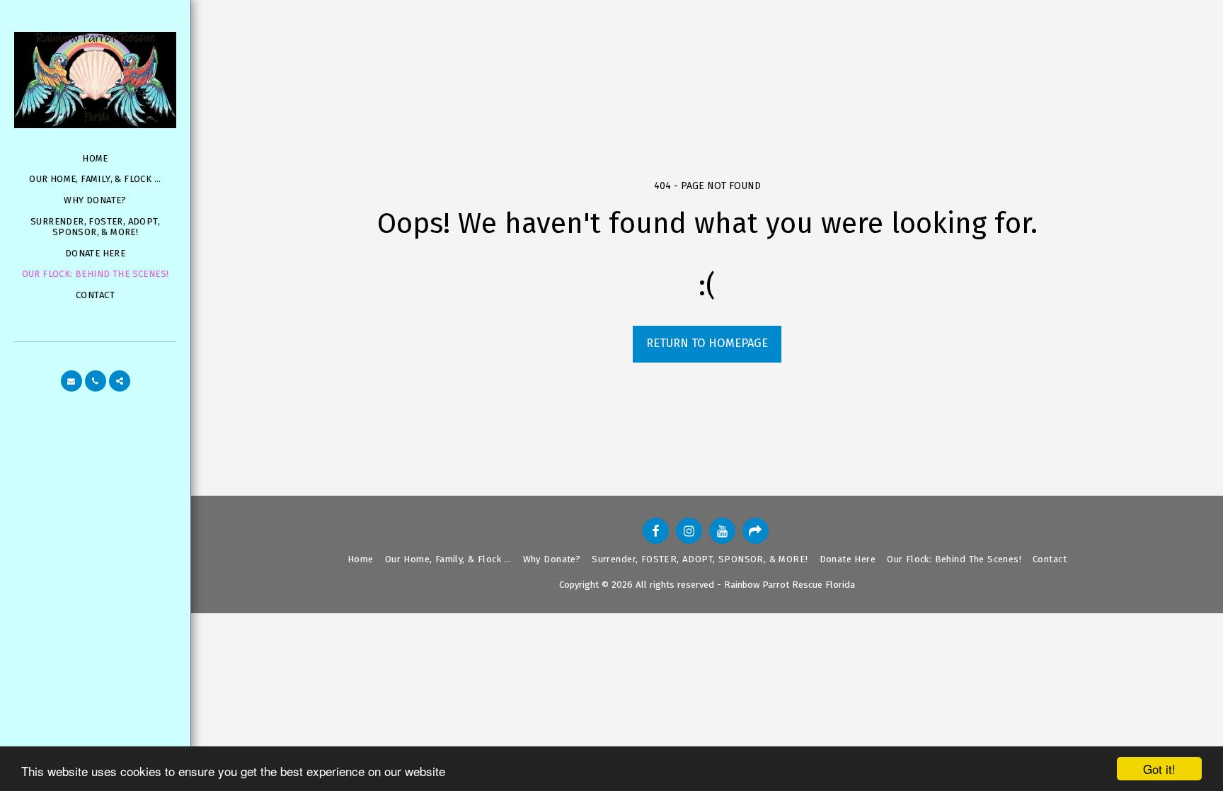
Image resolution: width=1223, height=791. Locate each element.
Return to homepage (707, 343)
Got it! (1159, 769)
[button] (71, 381)
